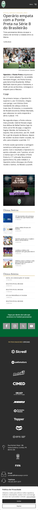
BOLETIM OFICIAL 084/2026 (14, 289)
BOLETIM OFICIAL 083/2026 (14, 301)
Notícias (5, 12)
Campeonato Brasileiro (16, 12)
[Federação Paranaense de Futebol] (3, 4)
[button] (18, 456)
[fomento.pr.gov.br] (19, 410)
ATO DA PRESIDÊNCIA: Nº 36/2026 (16, 295)
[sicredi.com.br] (19, 351)
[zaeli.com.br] (19, 428)
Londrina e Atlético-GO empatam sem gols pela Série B (24, 251)
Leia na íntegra (30, 497)
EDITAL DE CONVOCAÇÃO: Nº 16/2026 (17, 278)
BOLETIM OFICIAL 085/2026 (14, 283)
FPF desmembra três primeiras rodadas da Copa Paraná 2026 (24, 216)
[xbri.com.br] (19, 402)
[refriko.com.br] (19, 373)
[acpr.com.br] (19, 393)
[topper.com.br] (19, 419)
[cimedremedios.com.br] (19, 383)
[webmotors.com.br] (19, 362)
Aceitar (19, 501)
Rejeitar (19, 506)
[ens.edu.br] (19, 436)
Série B (25, 12)
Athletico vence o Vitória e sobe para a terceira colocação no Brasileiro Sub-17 (24, 262)
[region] (19, 498)
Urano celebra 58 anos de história (23, 228)
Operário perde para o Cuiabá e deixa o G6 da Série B (24, 239)
